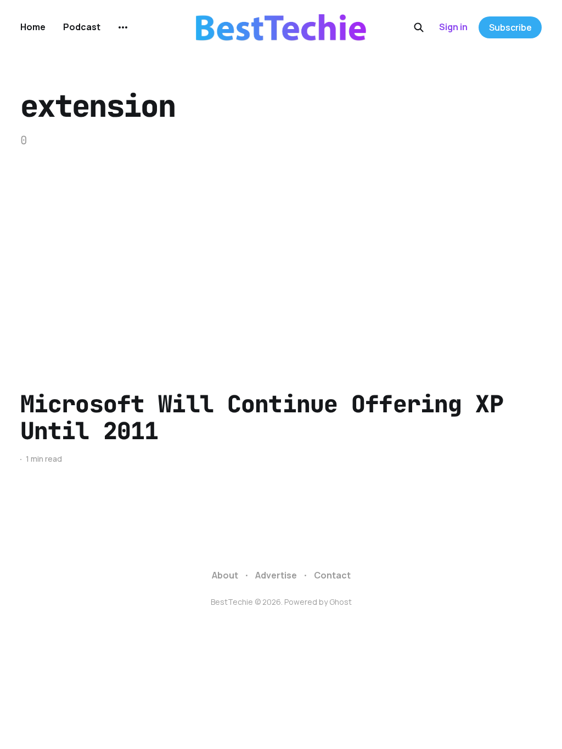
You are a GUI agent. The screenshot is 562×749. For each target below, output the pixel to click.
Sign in (453, 27)
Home (33, 27)
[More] (123, 27)
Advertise (276, 575)
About (225, 575)
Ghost (340, 602)
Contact (332, 575)
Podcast (81, 27)
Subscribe (510, 27)
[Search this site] (419, 27)
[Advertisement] (281, 270)
